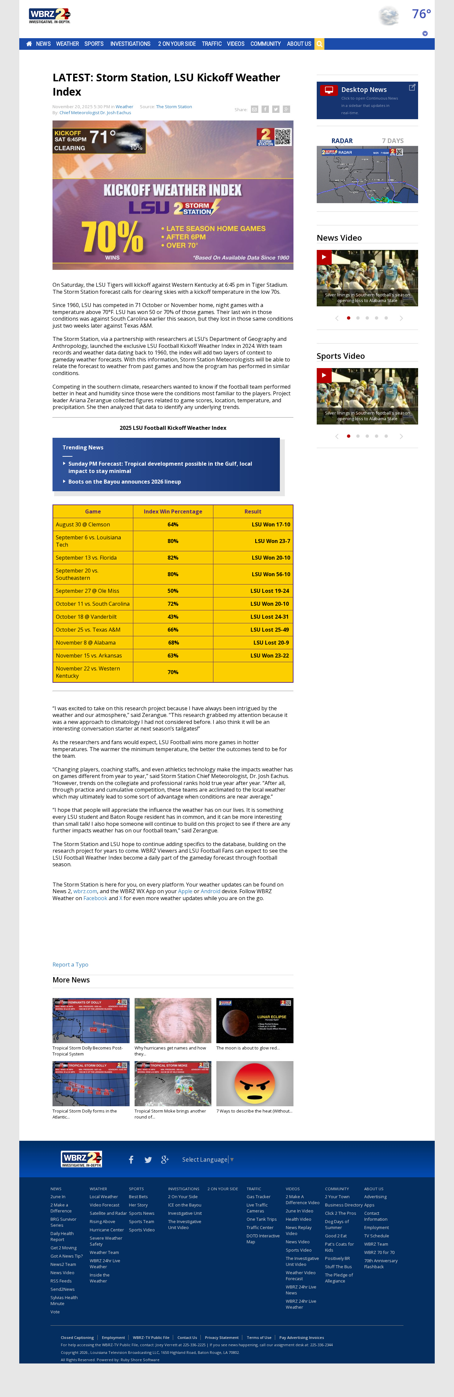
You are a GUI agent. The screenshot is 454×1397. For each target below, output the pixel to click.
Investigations (130, 43)
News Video (62, 1273)
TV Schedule (376, 1236)
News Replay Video (298, 1230)
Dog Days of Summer (337, 1224)
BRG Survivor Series (63, 1222)
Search (319, 43)
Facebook (95, 898)
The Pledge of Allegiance (339, 1278)
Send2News (63, 1289)
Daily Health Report (62, 1236)
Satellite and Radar (108, 1213)
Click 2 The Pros (340, 1213)
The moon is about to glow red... (248, 1048)
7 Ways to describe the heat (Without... (254, 1111)
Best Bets (138, 1197)
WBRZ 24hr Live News (301, 1290)
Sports (94, 43)
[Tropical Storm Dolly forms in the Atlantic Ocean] (91, 1083)
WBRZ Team (376, 1244)
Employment (376, 1227)
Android (210, 891)
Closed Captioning (77, 1337)
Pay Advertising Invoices (302, 1337)
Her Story (138, 1205)
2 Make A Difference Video (303, 1199)
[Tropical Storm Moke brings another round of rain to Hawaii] (173, 1083)
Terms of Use (259, 1337)
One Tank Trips (262, 1219)
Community (266, 43)
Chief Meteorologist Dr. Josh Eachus (95, 113)
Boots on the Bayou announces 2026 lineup (124, 481)
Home (29, 43)
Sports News (142, 1213)
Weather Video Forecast (301, 1275)
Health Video (298, 1219)
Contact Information (376, 1216)
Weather (67, 43)
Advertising (375, 1197)
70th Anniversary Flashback (380, 1264)
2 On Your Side (177, 43)
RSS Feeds (61, 1281)
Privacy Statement (222, 1337)
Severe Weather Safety (106, 1241)
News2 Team (63, 1264)
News (43, 43)
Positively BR (337, 1258)
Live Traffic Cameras (257, 1208)
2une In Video (299, 1211)
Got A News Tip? (67, 1256)
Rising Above (102, 1221)
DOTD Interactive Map (263, 1239)
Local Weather (104, 1197)
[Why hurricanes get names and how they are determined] (173, 1020)
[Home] (49, 19)
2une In (58, 1197)
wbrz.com (85, 891)
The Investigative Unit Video (184, 1224)
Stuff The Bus (338, 1267)
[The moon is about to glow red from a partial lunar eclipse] (254, 1020)
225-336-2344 (321, 1344)
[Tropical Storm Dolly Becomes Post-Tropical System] (91, 1020)
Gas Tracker (259, 1197)
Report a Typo (70, 964)
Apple (185, 891)
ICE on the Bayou (184, 1205)
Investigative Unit (185, 1213)
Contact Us (187, 1337)
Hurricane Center (107, 1230)
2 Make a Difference (61, 1208)
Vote (55, 1312)
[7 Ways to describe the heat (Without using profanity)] (254, 1083)
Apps (369, 1205)
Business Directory (344, 1205)
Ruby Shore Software (140, 1359)
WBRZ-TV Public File (151, 1337)
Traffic (212, 43)
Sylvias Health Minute (64, 1300)
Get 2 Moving (63, 1248)
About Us (299, 43)
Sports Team (141, 1221)
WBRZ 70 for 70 (379, 1252)
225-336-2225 (194, 1344)
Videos (236, 43)
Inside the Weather (100, 1278)
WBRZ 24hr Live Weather (105, 1264)
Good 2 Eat (336, 1236)
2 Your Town (337, 1197)
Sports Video (142, 1230)
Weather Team (104, 1252)
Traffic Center (260, 1227)
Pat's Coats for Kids (339, 1247)
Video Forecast (104, 1205)
